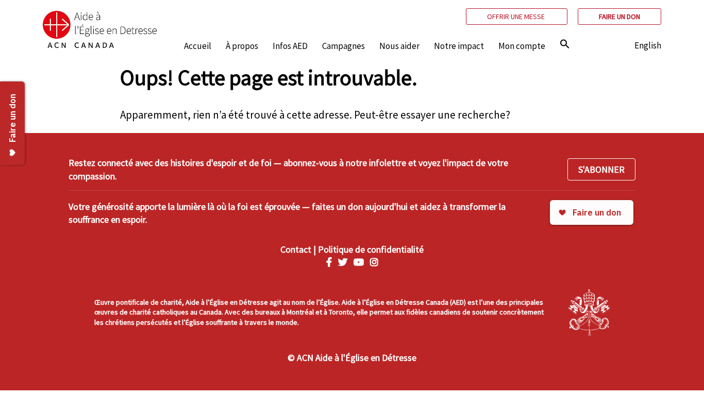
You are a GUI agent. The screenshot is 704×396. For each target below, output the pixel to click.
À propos (242, 46)
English (647, 45)
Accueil (197, 46)
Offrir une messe (516, 16)
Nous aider (399, 46)
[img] (565, 44)
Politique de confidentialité (371, 249)
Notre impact (459, 46)
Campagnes (343, 46)
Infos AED (290, 46)
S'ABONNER (601, 169)
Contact (295, 249)
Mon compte (521, 46)
